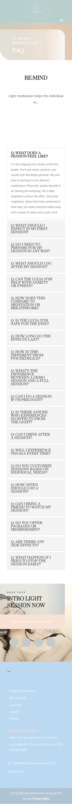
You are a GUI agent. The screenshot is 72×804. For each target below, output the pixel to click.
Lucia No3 (15, 705)
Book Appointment (32, 621)
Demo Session (18, 698)
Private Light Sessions (23, 691)
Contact (14, 718)
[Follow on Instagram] (38, 642)
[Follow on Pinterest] (50, 642)
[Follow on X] (26, 642)
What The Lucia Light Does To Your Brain (33, 737)
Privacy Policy (41, 799)
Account (14, 712)
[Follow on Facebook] (14, 642)
